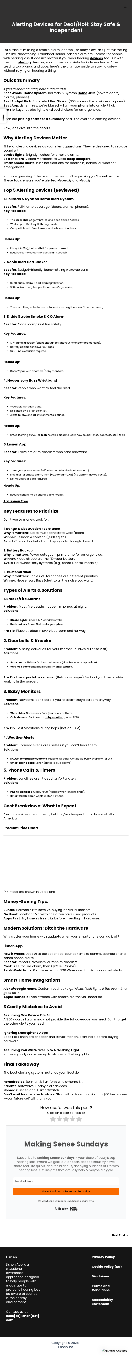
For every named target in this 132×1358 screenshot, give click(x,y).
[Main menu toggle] (125, 7)
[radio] (53, 1119)
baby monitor (54, 717)
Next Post (120, 1235)
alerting (24, 62)
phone (83, 105)
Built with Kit (66, 1209)
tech (44, 435)
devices (96, 58)
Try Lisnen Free (15, 501)
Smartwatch (64, 666)
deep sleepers (79, 159)
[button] (114, 1351)
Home (82, 93)
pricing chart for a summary (41, 119)
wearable (22, 220)
